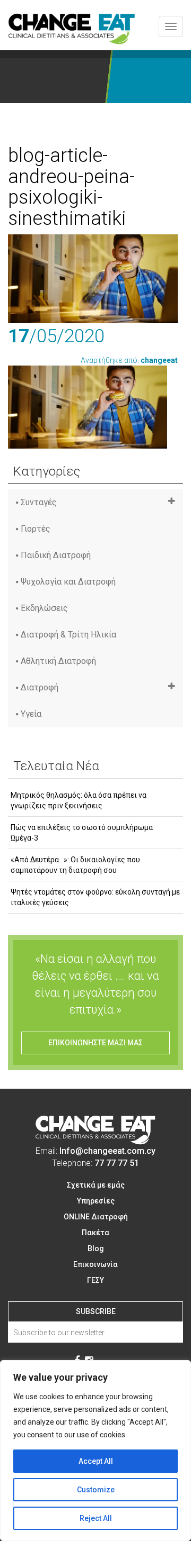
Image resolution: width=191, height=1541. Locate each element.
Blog (96, 1248)
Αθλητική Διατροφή (58, 661)
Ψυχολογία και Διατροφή (68, 582)
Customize (96, 1489)
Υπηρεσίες (96, 1201)
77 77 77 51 (116, 1163)
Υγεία (31, 714)
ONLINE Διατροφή (96, 1216)
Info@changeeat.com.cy (107, 1151)
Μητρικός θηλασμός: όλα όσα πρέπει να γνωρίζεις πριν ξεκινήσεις (78, 800)
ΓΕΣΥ (95, 1280)
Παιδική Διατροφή (56, 555)
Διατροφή (39, 687)
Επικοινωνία (95, 1264)
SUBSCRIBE (96, 1311)
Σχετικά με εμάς (96, 1185)
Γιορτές (35, 529)
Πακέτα (95, 1232)
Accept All (96, 1461)
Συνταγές (39, 502)
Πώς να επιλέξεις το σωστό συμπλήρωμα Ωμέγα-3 (82, 832)
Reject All (96, 1518)
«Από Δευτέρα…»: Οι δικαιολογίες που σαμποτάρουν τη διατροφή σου (75, 864)
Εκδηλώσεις (44, 608)
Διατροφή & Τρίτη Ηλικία (68, 635)
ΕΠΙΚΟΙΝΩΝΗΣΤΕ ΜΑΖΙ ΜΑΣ (95, 1042)
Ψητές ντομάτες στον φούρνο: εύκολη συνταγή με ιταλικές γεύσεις (95, 897)
